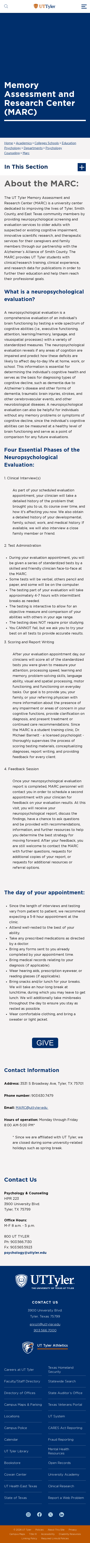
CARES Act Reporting (65, 1427)
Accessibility (48, 1534)
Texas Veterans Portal (65, 1404)
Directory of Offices (19, 1392)
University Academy (63, 1474)
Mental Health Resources (58, 1451)
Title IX (33, 1534)
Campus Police (15, 1427)
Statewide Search (62, 1381)
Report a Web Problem (66, 1497)
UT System (56, 1416)
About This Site (56, 1530)
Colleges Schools (47, 143)
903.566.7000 (45, 1330)
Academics (24, 143)
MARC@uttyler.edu (32, 1107)
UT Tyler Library (16, 1451)
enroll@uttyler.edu (45, 1324)
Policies (39, 1530)
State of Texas (15, 1497)
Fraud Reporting (60, 1439)
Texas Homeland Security (60, 1369)
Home (8, 143)
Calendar (11, 1439)
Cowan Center (15, 1474)
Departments (33, 148)
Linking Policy (29, 1538)
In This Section (26, 167)
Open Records (59, 1462)
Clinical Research (61, 1486)
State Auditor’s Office (65, 1392)
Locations (11, 1416)
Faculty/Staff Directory (22, 1381)
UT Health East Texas (20, 1486)
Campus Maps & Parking (23, 1404)
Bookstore (12, 1462)
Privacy (73, 1530)
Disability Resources (70, 1534)
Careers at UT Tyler (19, 1369)
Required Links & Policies (55, 1538)
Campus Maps (17, 1534)
